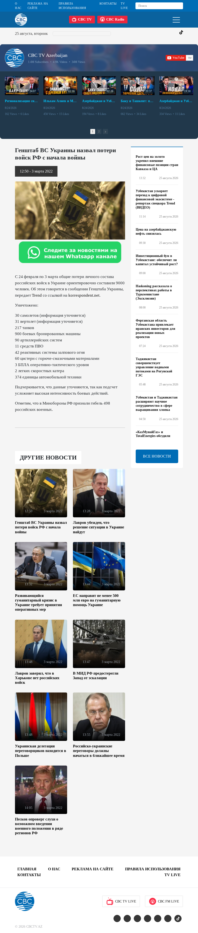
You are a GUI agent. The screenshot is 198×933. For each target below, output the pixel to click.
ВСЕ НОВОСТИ (157, 456)
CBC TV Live (125, 901)
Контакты (108, 3)
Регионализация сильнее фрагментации (22, 101)
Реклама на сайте (38, 6)
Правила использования (72, 6)
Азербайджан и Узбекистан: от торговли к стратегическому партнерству (176, 101)
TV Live (124, 6)
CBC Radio (115, 19)
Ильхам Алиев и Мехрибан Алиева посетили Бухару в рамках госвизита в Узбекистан (60, 101)
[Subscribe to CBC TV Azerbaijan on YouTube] (179, 58)
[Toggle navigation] (176, 19)
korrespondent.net (83, 295)
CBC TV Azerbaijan (47, 55)
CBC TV (85, 19)
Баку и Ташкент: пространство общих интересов (138, 101)
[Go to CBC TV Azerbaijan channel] (14, 58)
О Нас (18, 6)
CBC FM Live (168, 901)
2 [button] (99, 131)
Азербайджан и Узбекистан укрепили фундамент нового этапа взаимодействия (99, 101)
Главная (26, 869)
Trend (37, 295)
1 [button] (92, 131)
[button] (105, 131)
